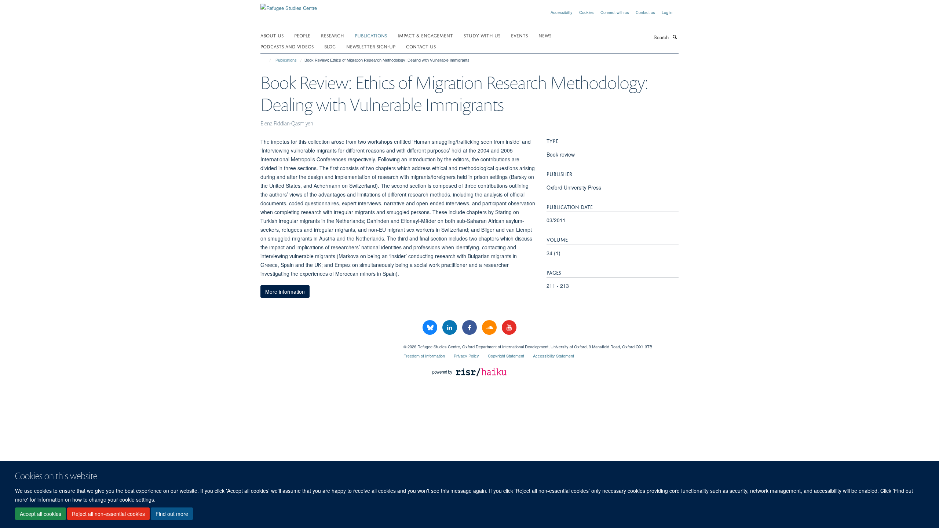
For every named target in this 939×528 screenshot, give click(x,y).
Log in (667, 12)
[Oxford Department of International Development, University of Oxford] (326, 344)
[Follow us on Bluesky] (431, 327)
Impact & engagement (425, 35)
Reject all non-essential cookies (108, 513)
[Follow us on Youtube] (509, 327)
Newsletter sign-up (370, 46)
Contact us (645, 12)
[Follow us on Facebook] (470, 327)
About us (272, 35)
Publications (371, 35)
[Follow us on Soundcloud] (490, 327)
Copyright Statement (506, 356)
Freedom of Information (424, 356)
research (332, 35)
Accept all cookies (40, 513)
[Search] (675, 37)
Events (519, 35)
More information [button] (285, 291)
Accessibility (562, 12)
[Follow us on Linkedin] (450, 327)
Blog (330, 46)
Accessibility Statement (553, 356)
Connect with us (614, 12)
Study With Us (482, 35)
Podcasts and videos (287, 46)
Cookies (586, 12)
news (544, 35)
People (302, 35)
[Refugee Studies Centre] (288, 5)
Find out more (172, 513)
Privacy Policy (466, 356)
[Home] (267, 60)
